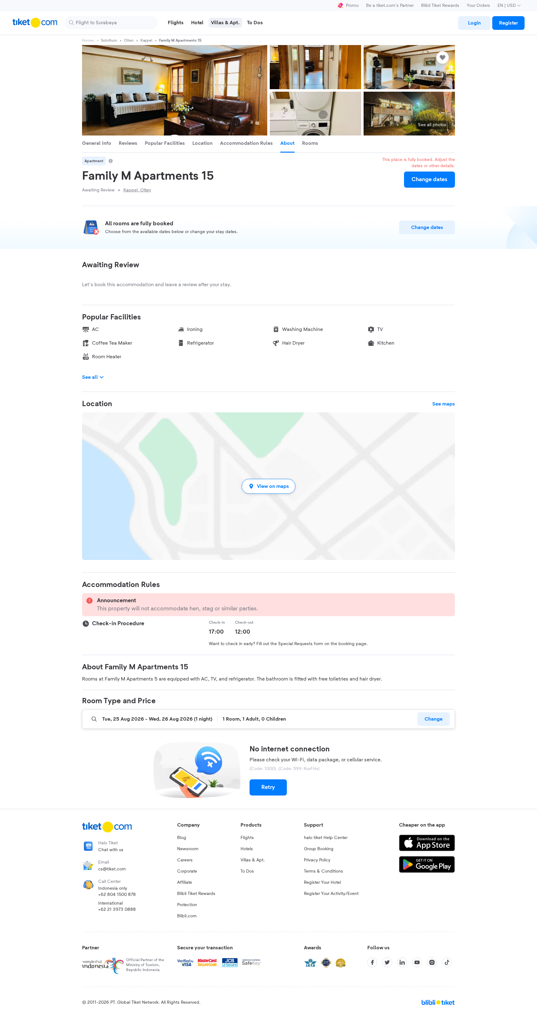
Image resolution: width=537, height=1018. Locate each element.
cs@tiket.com (112, 869)
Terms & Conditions (323, 871)
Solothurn (109, 40)
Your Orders (478, 5)
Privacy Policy (317, 860)
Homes (88, 40)
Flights (247, 838)
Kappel (146, 40)
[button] (268, 486)
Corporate (187, 871)
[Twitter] (387, 962)
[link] (474, 23)
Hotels (247, 849)
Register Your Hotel (322, 882)
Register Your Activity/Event (331, 893)
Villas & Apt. (253, 860)
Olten (129, 40)
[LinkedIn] (402, 962)
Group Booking (318, 849)
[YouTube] (417, 962)
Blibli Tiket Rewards (440, 5)
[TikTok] (447, 962)
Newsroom (188, 849)
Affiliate (184, 882)
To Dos (247, 871)
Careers (185, 860)
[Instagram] (432, 962)
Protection (187, 905)
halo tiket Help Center (325, 838)
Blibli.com (187, 916)
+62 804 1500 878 (117, 894)
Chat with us (110, 850)
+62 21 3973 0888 (117, 909)
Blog (181, 838)
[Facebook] (372, 962)
